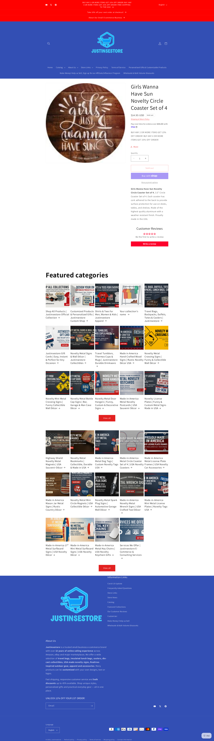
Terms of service (95, 740)
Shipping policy (109, 740)
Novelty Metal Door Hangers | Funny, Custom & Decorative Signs (106, 403)
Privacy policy (82, 740)
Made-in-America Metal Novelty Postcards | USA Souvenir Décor (129, 403)
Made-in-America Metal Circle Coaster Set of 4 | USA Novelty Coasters (132, 462)
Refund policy (69, 740)
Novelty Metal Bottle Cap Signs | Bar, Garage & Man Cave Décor (81, 403)
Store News (112, 597)
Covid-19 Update (114, 583)
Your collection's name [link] (129, 313)
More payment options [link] (149, 182)
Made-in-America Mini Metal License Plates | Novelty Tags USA (156, 505)
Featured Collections (116, 607)
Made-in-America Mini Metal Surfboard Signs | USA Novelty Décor (82, 550)
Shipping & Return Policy (140, 119)
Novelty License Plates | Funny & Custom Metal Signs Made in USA (155, 403)
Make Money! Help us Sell (118, 621)
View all (107, 418)
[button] (49, 44)
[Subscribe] (92, 706)
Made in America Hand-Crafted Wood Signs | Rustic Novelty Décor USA (132, 358)
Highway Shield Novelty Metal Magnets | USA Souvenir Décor (54, 462)
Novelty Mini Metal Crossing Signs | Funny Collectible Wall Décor (56, 403)
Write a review (149, 244)
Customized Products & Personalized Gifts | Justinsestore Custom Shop (82, 316)
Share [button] (135, 146)
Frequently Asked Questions (119, 588)
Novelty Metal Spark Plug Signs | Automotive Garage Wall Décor (106, 505)
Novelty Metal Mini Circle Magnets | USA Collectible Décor (81, 503)
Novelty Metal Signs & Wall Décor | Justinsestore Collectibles (81, 358)
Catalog (110, 602)
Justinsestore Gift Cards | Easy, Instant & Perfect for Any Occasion (57, 358)
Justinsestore (56, 740)
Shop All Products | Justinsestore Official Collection (57, 314)
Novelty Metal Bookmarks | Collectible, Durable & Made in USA (81, 462)
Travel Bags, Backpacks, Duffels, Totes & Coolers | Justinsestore (155, 316)
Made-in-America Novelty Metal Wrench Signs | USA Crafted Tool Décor (130, 505)
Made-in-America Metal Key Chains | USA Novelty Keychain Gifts (105, 550)
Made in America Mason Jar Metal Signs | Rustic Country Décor (55, 505)
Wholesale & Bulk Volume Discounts (122, 625)
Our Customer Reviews (117, 611)
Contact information (124, 740)
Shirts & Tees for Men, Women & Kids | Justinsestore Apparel (106, 316)
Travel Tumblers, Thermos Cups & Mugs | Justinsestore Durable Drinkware (106, 358)
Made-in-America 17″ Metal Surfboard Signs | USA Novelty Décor (57, 550)
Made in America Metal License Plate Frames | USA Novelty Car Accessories (156, 462)
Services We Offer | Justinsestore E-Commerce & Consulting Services (131, 550)
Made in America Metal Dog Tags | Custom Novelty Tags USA (106, 462)
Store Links (112, 593)
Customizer (112, 616)
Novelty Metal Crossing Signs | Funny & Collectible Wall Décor (155, 358)
